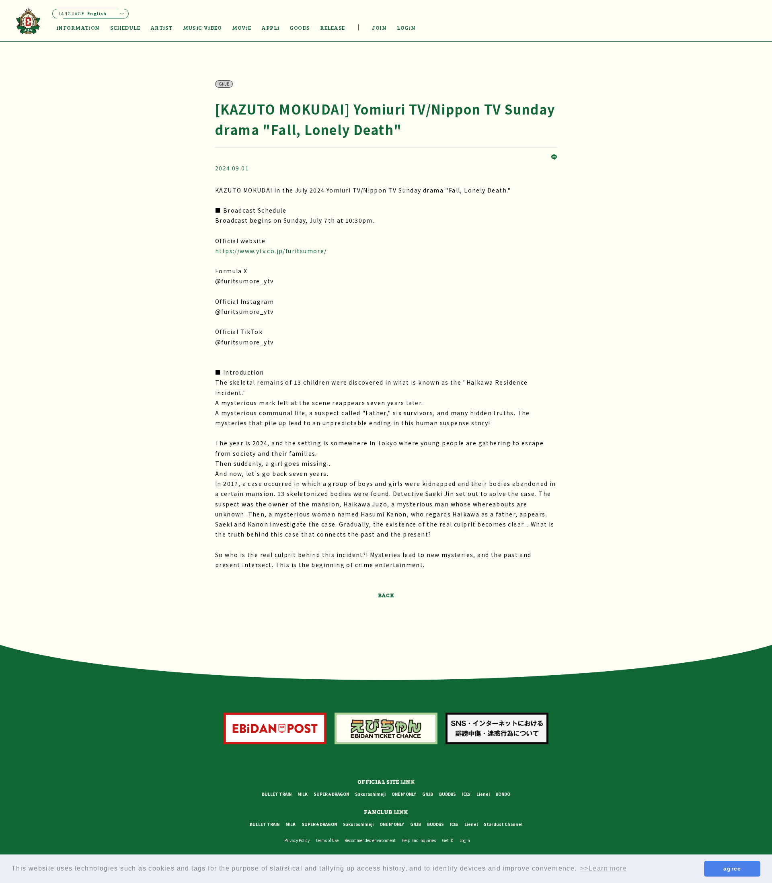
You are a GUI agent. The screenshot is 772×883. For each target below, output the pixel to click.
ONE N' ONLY (404, 794)
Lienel (483, 794)
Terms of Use (327, 840)
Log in (465, 840)
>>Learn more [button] (603, 868)
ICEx (466, 794)
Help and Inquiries (419, 840)
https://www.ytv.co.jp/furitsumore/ (271, 251)
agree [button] (732, 868)
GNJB (427, 794)
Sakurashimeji (370, 794)
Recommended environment (370, 840)
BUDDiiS (447, 794)
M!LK (303, 794)
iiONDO (503, 794)
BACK (386, 595)
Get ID (448, 840)
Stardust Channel (503, 824)
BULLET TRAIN (277, 794)
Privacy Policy (297, 840)
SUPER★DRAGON (331, 794)
